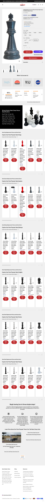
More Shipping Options (27, 26)
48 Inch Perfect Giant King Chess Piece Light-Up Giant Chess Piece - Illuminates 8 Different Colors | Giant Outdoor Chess (22, 155)
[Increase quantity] (29, 48)
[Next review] (42, 94)
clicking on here (30, 408)
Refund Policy (17, 473)
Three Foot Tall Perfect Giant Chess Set (33, 439)
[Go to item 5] (17, 71)
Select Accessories (33, 58)
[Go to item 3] (10, 69)
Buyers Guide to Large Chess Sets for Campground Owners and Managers (28, 488)
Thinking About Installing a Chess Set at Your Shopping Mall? (28, 476)
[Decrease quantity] (24, 48)
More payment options (38, 54)
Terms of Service (17, 477)
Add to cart (6, 160)
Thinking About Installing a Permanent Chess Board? (28, 472)
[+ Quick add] (8, 145)
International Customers (27, 491)
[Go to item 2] (7, 71)
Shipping (16, 471)
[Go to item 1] (3, 71)
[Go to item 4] (14, 69)
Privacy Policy (17, 475)
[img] (9, 94)
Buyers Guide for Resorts (27, 484)
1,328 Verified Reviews (8, 95)
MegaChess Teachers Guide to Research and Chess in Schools (28, 481)
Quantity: (25, 45)
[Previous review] (3, 94)
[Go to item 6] (21, 71)
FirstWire (18, 498)
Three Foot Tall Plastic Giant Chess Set (11, 451)
